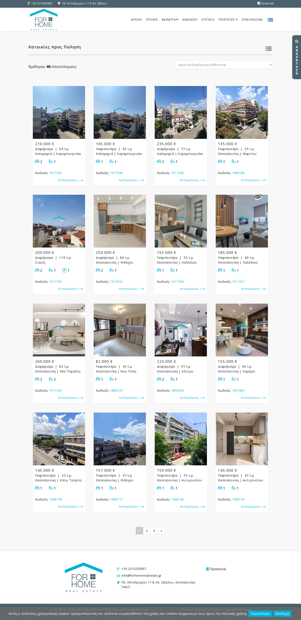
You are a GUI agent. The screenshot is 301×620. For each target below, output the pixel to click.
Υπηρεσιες (226, 19)
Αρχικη (136, 19)
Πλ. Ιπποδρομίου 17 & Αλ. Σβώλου (84, 3)
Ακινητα (168, 19)
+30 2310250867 (42, 3)
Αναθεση (189, 19)
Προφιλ (152, 19)
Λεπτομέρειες (67, 180)
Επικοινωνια (252, 19)
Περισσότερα (260, 613)
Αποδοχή (282, 613)
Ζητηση (207, 19)
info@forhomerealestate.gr (141, 575)
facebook (267, 3)
